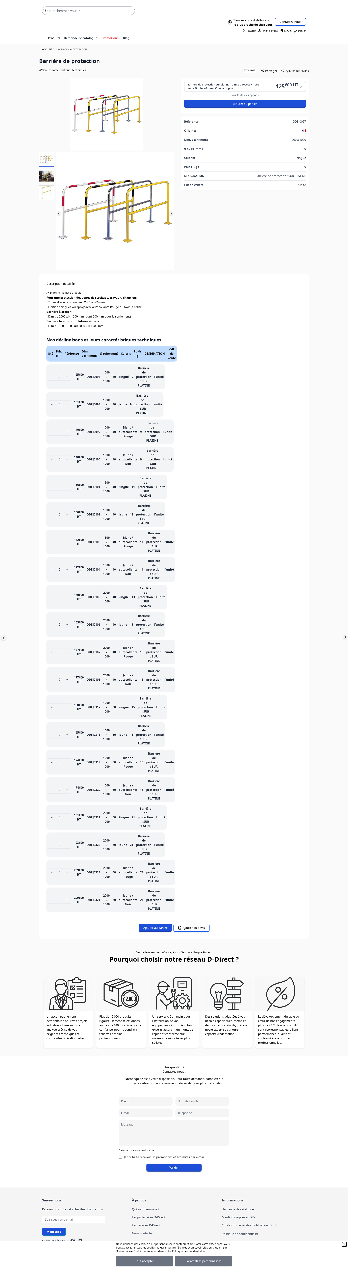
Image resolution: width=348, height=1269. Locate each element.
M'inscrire (54, 1232)
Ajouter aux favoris (297, 70)
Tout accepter (144, 1261)
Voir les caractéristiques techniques (64, 70)
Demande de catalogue (80, 38)
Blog (126, 38)
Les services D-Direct (146, 1225)
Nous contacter (142, 1233)
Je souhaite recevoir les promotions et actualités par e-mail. (164, 1157)
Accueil (47, 49)
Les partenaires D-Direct (148, 1217)
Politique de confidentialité (188, 1251)
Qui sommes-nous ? (145, 1209)
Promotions (110, 38)
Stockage (249, 70)
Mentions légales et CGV (238, 1217)
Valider (174, 1168)
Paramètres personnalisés (203, 1261)
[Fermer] (344, 1244)
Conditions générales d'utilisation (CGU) (249, 1225)
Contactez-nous (290, 22)
